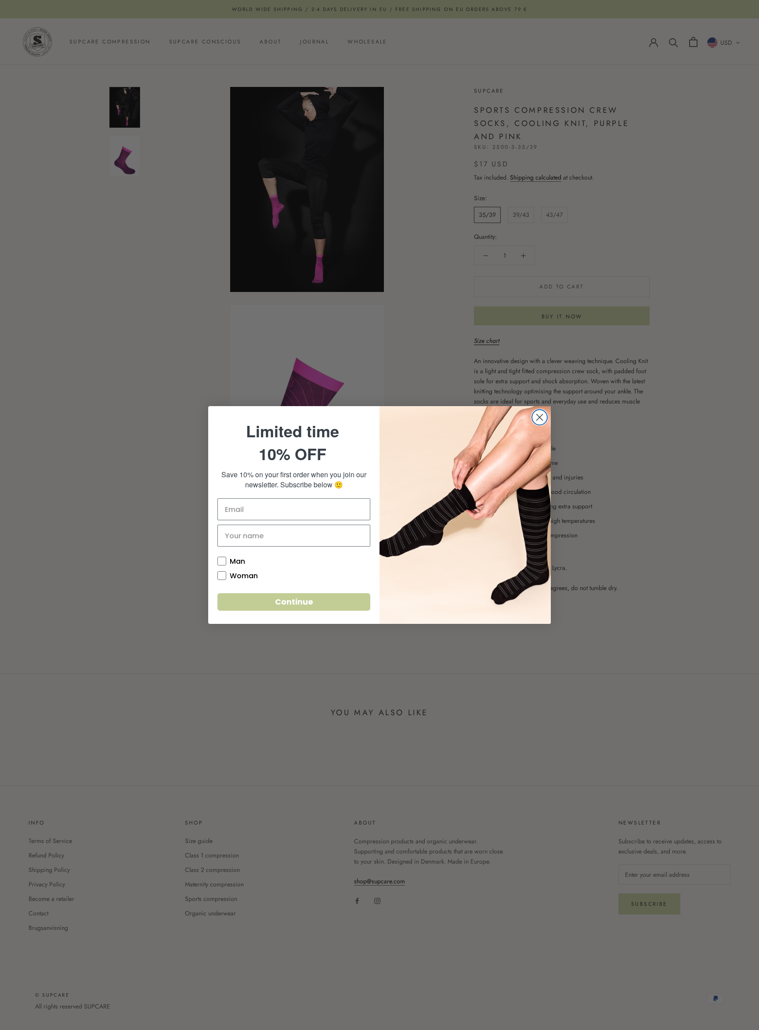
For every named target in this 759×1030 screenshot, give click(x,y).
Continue (294, 601)
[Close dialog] (539, 417)
